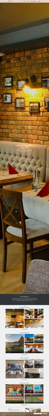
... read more (30, 300)
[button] (39, 1)
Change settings (37, 413)
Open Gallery (24, 329)
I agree (45, 413)
